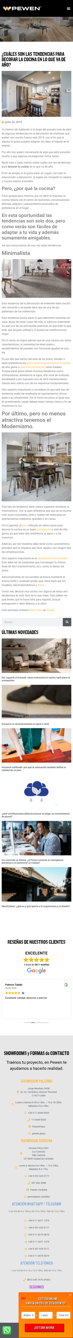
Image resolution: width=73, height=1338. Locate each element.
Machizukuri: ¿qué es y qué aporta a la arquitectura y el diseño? (36, 906)
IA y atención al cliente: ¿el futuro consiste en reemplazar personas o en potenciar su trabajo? (32, 861)
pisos (41, 585)
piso (24, 525)
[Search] (67, 622)
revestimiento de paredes (52, 558)
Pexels (50, 610)
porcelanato (44, 529)
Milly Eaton (36, 610)
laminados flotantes (58, 363)
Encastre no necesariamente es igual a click (25, 724)
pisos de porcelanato (33, 367)
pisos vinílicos (35, 363)
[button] (68, 8)
